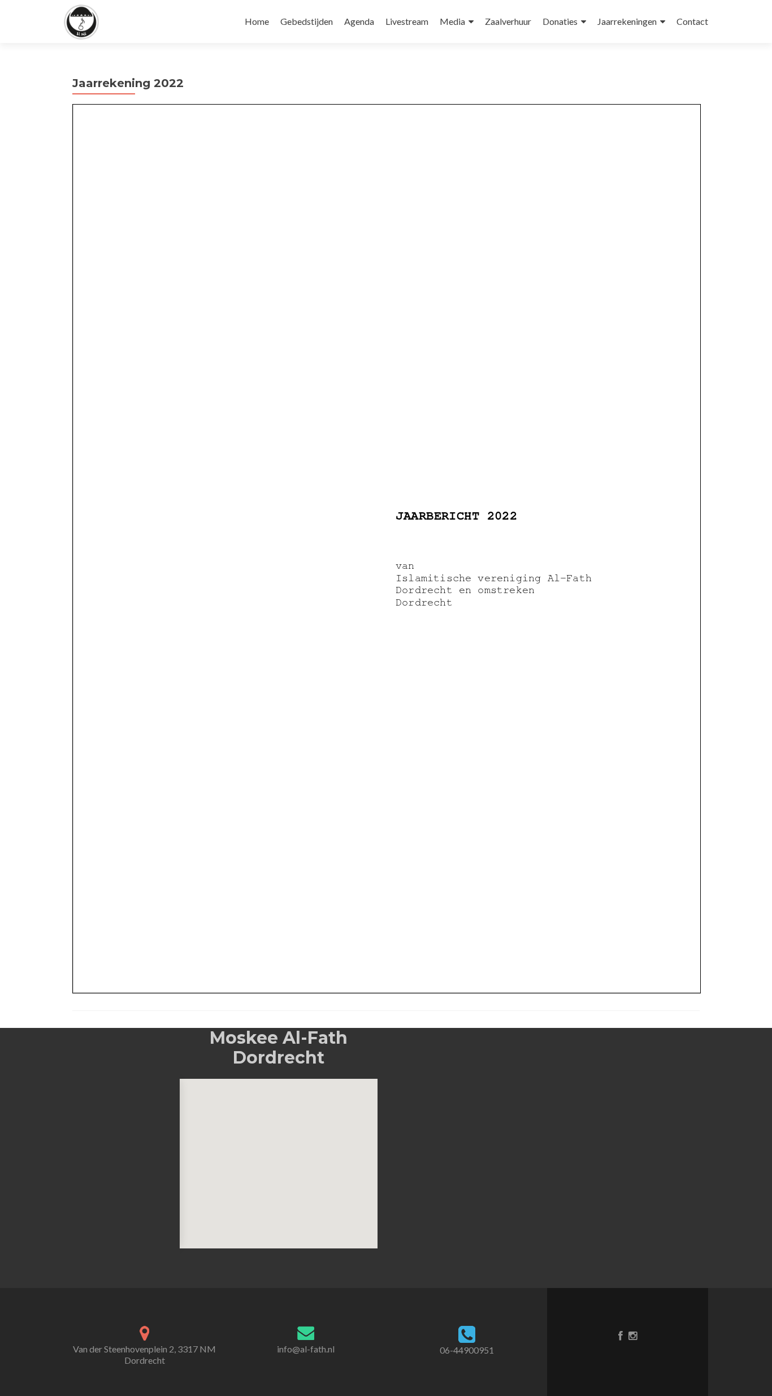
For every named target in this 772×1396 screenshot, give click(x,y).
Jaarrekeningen (627, 21)
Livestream (406, 21)
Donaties (560, 21)
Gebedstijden (306, 21)
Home (257, 21)
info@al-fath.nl (306, 1348)
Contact (692, 21)
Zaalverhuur (508, 21)
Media (452, 21)
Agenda (359, 21)
